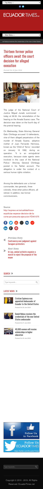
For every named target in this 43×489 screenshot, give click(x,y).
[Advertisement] (21, 23)
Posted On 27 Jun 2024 (23, 323)
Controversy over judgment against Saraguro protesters (22, 242)
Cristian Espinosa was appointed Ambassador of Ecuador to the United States (27, 301)
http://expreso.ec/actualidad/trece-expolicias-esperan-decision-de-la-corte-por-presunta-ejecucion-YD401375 (21, 213)
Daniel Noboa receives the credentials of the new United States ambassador (27, 316)
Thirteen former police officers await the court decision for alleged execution (19, 58)
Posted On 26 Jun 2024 (23, 338)
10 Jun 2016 (17, 70)
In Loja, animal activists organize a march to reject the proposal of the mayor (22, 254)
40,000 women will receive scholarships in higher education (26, 332)
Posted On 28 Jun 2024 (23, 307)
